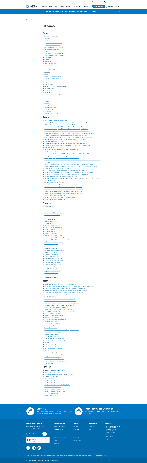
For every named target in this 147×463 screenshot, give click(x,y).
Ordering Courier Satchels (51, 376)
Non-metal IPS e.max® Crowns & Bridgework (56, 237)
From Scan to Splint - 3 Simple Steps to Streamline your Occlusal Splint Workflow (65, 170)
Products (43, 6)
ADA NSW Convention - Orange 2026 (54, 141)
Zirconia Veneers (48, 208)
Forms (80, 1)
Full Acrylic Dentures (49, 231)
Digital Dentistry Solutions (51, 395)
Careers (46, 51)
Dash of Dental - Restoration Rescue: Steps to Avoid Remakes (60, 197)
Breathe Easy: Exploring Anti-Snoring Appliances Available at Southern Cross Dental (66, 290)
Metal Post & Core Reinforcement (53, 246)
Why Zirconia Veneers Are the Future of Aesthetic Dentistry (60, 301)
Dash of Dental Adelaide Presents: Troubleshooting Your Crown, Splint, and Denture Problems (69, 164)
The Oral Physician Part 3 (50, 321)
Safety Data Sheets (77, 440)
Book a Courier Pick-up (113, 6)
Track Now (93, 11)
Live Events (47, 80)
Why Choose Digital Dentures (52, 313)
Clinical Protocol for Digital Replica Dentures (56, 307)
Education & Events (65, 6)
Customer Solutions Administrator (55, 53)
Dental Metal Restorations (51, 273)
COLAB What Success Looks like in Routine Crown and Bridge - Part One (63, 193)
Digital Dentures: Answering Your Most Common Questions (60, 284)
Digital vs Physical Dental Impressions (54, 315)
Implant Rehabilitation (50, 346)
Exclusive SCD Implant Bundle (52, 233)
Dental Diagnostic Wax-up (51, 277)
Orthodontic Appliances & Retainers (53, 242)
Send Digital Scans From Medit (52, 381)
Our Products (76, 426)
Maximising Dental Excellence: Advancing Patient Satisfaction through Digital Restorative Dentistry (70, 166)
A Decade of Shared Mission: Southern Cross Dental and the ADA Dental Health (65, 288)
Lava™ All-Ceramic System (51, 269)
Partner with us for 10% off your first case (55, 86)
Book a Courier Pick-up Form (51, 49)
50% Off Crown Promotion (51, 39)
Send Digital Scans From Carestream (54, 389)
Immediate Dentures (49, 229)
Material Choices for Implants (52, 215)
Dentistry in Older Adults (51, 334)
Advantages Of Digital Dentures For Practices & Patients (59, 311)
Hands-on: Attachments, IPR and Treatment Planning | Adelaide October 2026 (64, 139)
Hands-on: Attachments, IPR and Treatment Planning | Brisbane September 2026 (65, 143)
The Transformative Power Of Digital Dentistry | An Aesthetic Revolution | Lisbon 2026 (67, 154)
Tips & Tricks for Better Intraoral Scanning (55, 361)
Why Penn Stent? (48, 363)
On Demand (47, 82)
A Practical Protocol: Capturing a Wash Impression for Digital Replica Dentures (65, 292)
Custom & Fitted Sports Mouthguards (54, 250)
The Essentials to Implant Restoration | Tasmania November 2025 (61, 149)
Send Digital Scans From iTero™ (52, 387)
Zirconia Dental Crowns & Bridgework (54, 260)
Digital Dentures (48, 206)
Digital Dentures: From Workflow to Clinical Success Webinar (60, 125)
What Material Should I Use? (51, 336)
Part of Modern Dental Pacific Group (50, 460)
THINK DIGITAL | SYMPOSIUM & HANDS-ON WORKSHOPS (59, 168)
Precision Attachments (50, 223)
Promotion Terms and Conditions (53, 94)
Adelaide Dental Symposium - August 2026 (55, 120)
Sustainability (76, 437)
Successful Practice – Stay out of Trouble (55, 338)
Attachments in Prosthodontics (52, 357)
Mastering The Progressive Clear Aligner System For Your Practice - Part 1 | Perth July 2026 (68, 137)
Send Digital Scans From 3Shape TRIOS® (54, 391)
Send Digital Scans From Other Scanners (55, 383)
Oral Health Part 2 (49, 326)
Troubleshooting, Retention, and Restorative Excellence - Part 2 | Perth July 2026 (65, 135)
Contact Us (99, 1)
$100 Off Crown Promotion (51, 36)
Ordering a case (48, 84)
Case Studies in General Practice (52, 323)
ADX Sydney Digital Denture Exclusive (54, 47)
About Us (86, 6)
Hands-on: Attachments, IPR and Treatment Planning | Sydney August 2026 (64, 127)
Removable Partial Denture (51, 353)
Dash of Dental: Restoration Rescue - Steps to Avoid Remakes (60, 185)
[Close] (120, 11)
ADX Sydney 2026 (49, 147)
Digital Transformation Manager (54, 55)
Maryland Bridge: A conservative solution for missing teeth (59, 294)
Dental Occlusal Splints (50, 248)
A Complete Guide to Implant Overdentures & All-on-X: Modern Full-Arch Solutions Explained (68, 286)
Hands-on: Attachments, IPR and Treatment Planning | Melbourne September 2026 (66, 129)
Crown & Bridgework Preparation (53, 258)
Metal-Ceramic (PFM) (50, 266)
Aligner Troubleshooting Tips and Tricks (55, 195)
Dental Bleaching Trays (50, 252)
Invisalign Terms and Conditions (52, 78)
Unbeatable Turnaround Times (52, 372)
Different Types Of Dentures (51, 317)
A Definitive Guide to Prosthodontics (54, 359)
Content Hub (77, 6)
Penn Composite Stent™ (50, 217)
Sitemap (46, 105)
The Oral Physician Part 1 (50, 328)
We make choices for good (53, 45)
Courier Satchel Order (50, 63)
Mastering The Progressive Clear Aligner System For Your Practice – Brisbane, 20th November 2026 (70, 122)
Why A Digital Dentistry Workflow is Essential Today (58, 183)
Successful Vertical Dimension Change (54, 355)
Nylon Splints (48, 211)
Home (46, 74)
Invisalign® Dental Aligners (51, 256)
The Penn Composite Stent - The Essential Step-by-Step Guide (60, 176)
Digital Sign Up (48, 65)
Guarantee (47, 72)
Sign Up (46, 103)
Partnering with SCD (49, 88)
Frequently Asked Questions (51, 70)
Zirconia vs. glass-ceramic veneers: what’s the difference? (59, 299)
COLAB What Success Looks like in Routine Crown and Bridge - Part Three (63, 189)
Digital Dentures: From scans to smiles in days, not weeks (59, 309)
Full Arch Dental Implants (51, 244)
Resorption (47, 350)
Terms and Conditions (50, 107)
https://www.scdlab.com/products (53, 76)
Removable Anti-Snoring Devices (53, 235)
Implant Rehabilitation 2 (50, 344)
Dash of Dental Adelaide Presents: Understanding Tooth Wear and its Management (66, 174)
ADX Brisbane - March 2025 (51, 151)
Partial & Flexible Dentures (51, 225)
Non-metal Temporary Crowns (52, 264)
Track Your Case (48, 109)
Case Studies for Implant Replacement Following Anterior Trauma (61, 330)
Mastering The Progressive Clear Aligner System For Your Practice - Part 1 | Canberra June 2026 (69, 133)
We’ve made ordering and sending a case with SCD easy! (59, 374)
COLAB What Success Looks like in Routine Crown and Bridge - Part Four (63, 187)
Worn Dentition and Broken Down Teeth (54, 340)
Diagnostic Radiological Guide (52, 271)
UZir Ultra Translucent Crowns (52, 262)
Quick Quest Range (49, 219)
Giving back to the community (54, 43)
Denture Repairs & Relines (51, 221)
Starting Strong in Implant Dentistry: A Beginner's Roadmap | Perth (61, 158)
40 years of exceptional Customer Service (55, 319)
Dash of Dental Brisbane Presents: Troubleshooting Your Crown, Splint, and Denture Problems (69, 172)
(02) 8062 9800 (118, 1)
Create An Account (98, 6)
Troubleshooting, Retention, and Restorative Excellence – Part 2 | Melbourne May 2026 (67, 145)
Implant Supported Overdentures (53, 227)
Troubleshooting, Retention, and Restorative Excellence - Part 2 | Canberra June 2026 (66, 131)
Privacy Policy (48, 90)
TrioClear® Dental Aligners (51, 254)
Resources (47, 99)
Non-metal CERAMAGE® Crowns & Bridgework (56, 240)
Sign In (111, 1)
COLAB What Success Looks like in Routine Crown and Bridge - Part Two (63, 191)
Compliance (47, 57)
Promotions (47, 97)
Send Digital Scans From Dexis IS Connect (55, 370)
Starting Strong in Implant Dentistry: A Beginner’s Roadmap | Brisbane (62, 156)
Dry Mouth (47, 342)
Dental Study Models (49, 275)
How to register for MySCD (53, 113)
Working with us (53, 6)
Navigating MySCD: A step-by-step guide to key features (59, 305)
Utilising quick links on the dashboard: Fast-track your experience (61, 303)
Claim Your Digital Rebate (89, 1)
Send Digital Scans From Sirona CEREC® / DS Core (57, 385)
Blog (47, 101)
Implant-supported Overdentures (53, 348)
